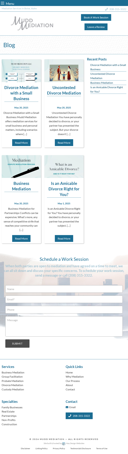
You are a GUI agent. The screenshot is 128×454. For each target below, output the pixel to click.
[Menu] (2, 3)
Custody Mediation (13, 389)
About (69, 385)
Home (69, 372)
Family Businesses (12, 407)
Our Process (73, 380)
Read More (21, 142)
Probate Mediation (13, 380)
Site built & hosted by (64, 443)
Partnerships (9, 415)
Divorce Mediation (12, 385)
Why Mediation (75, 376)
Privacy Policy (59, 448)
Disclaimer (25, 448)
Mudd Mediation (52, 439)
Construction (9, 424)
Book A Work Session (96, 17)
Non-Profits (9, 419)
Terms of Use (101, 448)
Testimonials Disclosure (80, 448)
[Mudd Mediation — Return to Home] (32, 23)
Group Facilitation (12, 376)
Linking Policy (42, 448)
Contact (70, 389)
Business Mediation (101, 82)
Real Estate (8, 411)
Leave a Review (96, 26)
